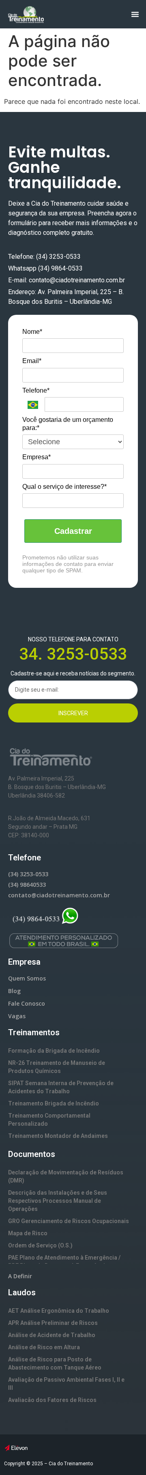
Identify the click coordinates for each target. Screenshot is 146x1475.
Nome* (32, 331)
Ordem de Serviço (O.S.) (40, 1245)
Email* (31, 360)
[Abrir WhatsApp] (126, 1454)
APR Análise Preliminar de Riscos (53, 1323)
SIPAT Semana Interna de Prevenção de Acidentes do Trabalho (61, 1087)
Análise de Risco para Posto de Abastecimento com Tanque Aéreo (54, 1363)
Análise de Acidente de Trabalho (51, 1335)
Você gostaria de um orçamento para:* (67, 423)
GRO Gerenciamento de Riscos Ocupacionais (68, 1221)
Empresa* (36, 457)
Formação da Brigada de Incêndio (54, 1050)
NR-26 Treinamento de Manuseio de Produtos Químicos (56, 1067)
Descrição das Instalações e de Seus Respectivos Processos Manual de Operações (57, 1200)
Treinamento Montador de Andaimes (58, 1136)
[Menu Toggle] (135, 14)
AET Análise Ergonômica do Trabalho (58, 1310)
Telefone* (35, 390)
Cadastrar (73, 531)
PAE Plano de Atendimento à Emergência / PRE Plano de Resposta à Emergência (64, 1261)
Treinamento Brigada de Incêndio (53, 1103)
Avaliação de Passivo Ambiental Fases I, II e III (66, 1383)
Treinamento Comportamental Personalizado (49, 1119)
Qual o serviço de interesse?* (64, 486)
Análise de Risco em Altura (44, 1347)
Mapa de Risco (27, 1233)
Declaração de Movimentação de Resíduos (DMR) (65, 1176)
